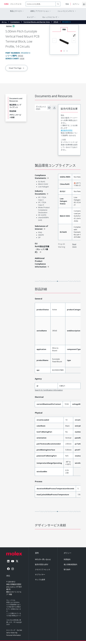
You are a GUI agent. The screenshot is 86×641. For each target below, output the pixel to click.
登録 (67, 4)
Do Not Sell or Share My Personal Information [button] (14, 632)
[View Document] (49, 108)
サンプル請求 (40, 579)
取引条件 (67, 569)
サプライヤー (40, 574)
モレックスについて (49, 17)
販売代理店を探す (41, 564)
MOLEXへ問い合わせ (43, 559)
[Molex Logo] (13, 4)
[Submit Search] (58, 4)
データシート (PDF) (41, 107)
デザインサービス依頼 (15, 116)
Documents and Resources (15, 99)
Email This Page (15, 68)
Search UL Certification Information (49, 390)
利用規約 (67, 559)
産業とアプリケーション (39, 11)
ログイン (76, 4)
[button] (74, 35)
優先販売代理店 (66, 130)
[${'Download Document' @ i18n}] (54, 108)
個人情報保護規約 (70, 564)
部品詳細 (12, 111)
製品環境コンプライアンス (15, 106)
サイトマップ (10, 630)
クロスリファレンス (42, 569)
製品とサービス (16, 11)
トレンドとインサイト (65, 11)
